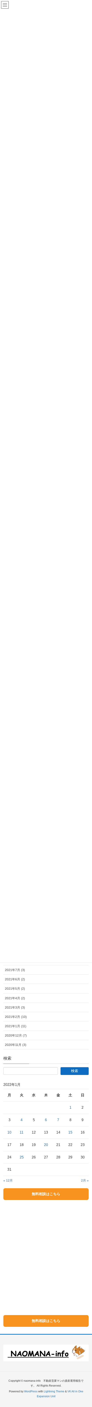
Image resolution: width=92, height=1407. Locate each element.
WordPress (31, 1391)
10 (9, 1132)
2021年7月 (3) (15, 970)
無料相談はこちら (46, 1194)
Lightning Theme (54, 1391)
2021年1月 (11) (15, 1026)
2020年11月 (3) (15, 1045)
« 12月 (8, 1180)
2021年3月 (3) (15, 1007)
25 (22, 1157)
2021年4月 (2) (15, 998)
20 (46, 1145)
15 (70, 1132)
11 (21, 1132)
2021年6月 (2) (15, 979)
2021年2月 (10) (16, 1017)
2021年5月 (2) (15, 988)
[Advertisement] (46, 1251)
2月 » (85, 1180)
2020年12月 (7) (16, 1035)
